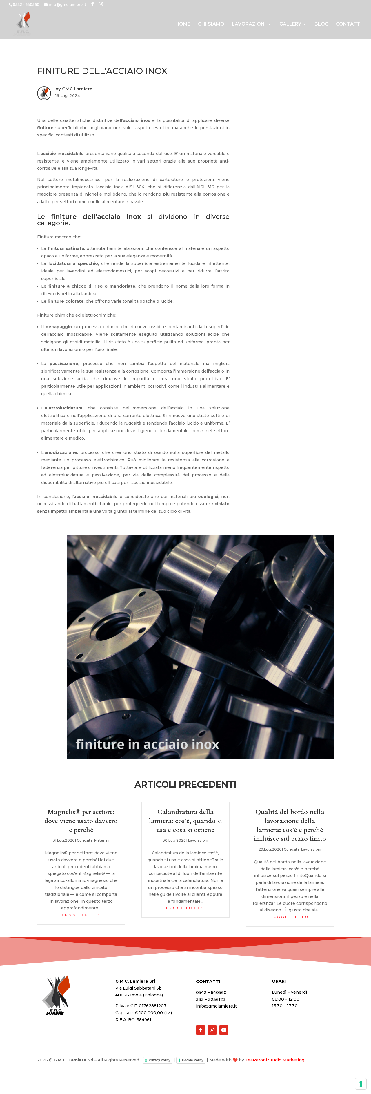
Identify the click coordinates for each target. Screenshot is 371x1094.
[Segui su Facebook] (200, 1030)
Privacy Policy (159, 1060)
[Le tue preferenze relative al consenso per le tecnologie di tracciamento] (360, 1083)
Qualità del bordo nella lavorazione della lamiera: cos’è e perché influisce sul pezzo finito (290, 825)
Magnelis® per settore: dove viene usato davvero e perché (81, 821)
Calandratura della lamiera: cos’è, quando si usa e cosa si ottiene (185, 821)
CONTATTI (349, 24)
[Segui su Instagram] (212, 1030)
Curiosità (84, 840)
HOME (182, 24)
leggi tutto (81, 915)
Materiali (101, 840)
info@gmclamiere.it (216, 1006)
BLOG (321, 24)
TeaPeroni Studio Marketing (274, 1060)
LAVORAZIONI (249, 24)
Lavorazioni (198, 840)
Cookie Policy (192, 1060)
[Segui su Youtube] (223, 1030)
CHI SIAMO (211, 24)
